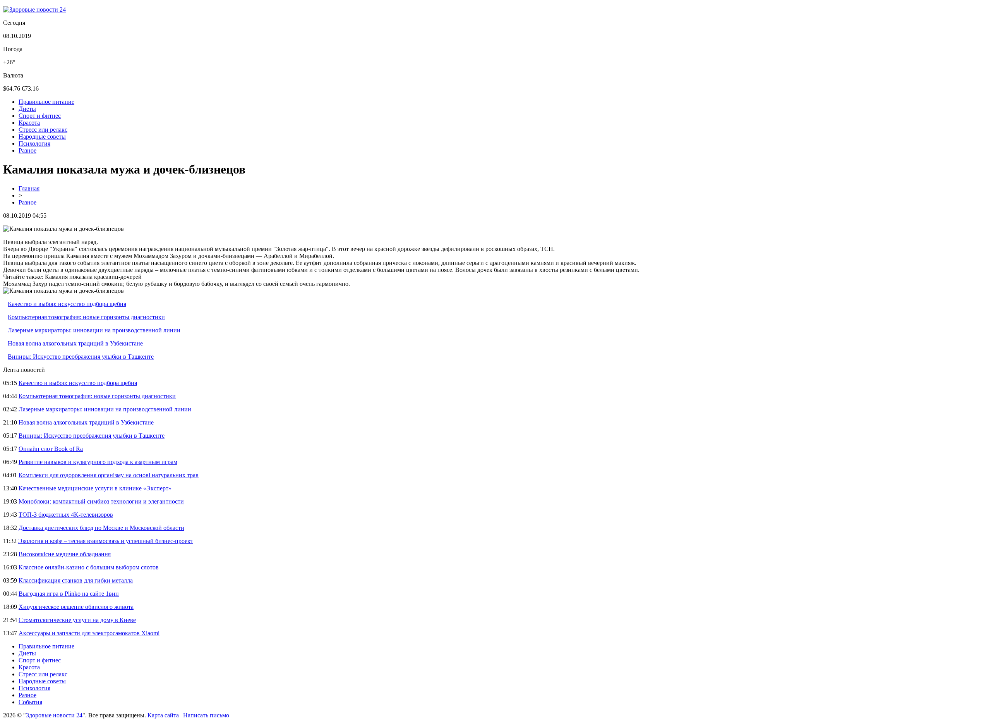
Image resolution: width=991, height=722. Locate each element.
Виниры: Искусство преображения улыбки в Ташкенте (81, 356)
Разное (27, 150)
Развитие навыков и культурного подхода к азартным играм (98, 462)
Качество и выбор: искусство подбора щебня (67, 304)
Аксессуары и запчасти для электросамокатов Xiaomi (89, 633)
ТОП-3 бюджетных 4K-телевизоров (66, 514)
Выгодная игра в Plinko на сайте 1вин (69, 593)
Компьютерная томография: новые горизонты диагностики (86, 317)
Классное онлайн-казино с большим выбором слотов (89, 567)
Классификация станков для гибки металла (76, 580)
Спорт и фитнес (40, 115)
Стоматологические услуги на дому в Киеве (77, 620)
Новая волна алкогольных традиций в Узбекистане (75, 343)
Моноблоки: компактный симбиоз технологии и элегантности (101, 501)
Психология (34, 143)
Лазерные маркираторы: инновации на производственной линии (94, 330)
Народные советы (42, 136)
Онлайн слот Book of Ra (51, 448)
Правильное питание (46, 101)
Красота (29, 122)
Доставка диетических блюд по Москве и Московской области (101, 527)
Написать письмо (206, 715)
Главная (29, 188)
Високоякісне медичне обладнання (65, 554)
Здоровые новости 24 (54, 715)
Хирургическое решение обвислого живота (76, 606)
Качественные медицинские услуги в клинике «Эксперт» (95, 488)
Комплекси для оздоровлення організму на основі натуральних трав (109, 475)
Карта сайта (163, 715)
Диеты (27, 108)
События (30, 702)
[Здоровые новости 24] (34, 9)
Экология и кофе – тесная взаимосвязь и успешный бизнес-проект (105, 541)
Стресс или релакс (43, 129)
